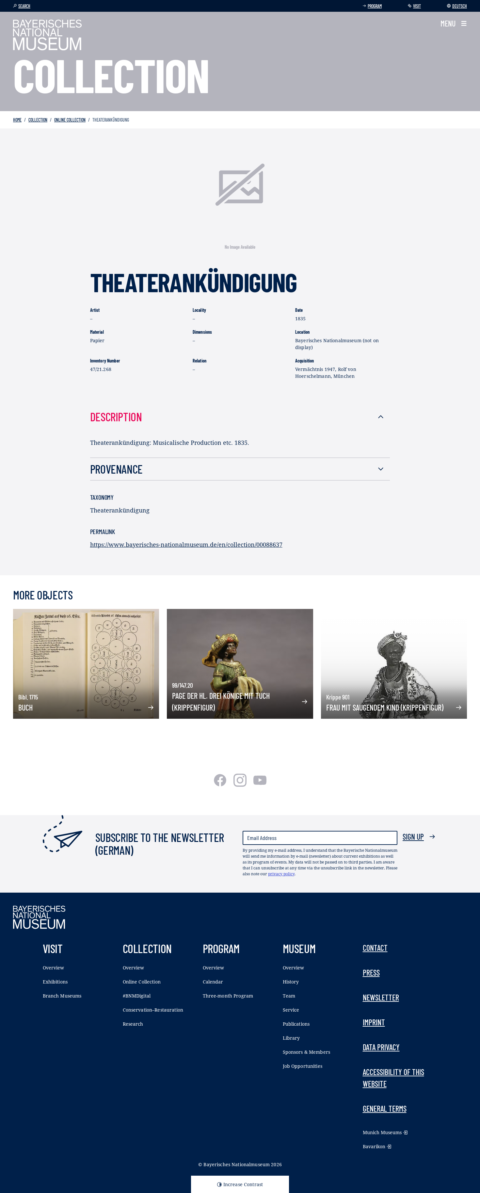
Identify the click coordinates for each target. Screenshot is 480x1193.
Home (17, 120)
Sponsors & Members (306, 1052)
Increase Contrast (243, 1184)
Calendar (213, 982)
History (291, 982)
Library (291, 1038)
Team (289, 996)
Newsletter (381, 997)
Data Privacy (381, 1047)
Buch (25, 707)
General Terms (385, 1108)
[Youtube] (260, 784)
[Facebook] (221, 784)
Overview (53, 968)
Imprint (374, 1022)
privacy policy (281, 874)
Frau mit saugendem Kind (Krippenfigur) (384, 707)
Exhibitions (55, 982)
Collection (37, 120)
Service (291, 1010)
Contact (375, 947)
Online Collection (70, 120)
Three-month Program (228, 996)
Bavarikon (374, 1146)
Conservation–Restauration (153, 1010)
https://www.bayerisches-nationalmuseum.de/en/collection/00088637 (186, 544)
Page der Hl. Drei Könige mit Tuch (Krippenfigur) (221, 701)
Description (116, 417)
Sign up (413, 836)
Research (133, 1024)
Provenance (116, 469)
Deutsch (459, 6)
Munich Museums (382, 1132)
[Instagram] (241, 784)
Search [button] (24, 6)
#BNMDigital (137, 996)
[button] (453, 23)
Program (375, 6)
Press (371, 972)
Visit (417, 6)
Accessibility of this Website (393, 1077)
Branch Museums (62, 996)
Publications (296, 1024)
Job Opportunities (302, 1066)
